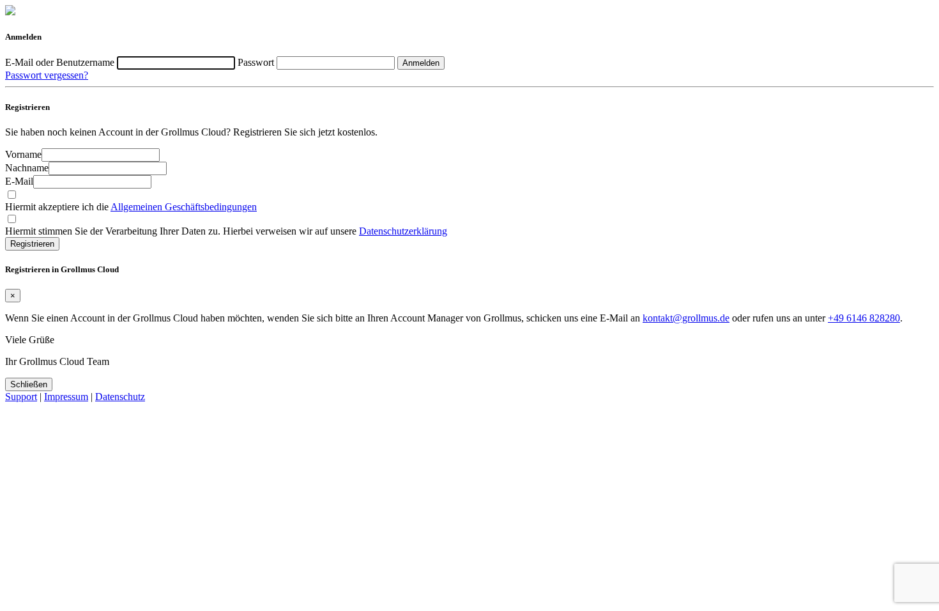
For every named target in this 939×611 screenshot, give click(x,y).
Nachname (27, 167)
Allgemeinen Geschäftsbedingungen (184, 206)
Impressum (66, 396)
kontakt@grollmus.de (686, 318)
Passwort (257, 62)
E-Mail (19, 181)
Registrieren (32, 244)
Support (21, 396)
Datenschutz (120, 396)
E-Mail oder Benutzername (61, 62)
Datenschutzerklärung (403, 231)
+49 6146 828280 (864, 318)
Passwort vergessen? (46, 75)
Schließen (28, 384)
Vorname (23, 154)
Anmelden (420, 63)
